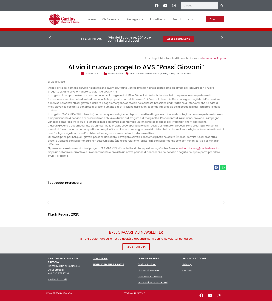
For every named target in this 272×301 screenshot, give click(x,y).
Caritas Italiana (147, 264)
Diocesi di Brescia (148, 270)
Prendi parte (181, 19)
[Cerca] (222, 5)
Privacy (187, 264)
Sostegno (133, 19)
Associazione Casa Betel (152, 282)
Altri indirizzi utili (57, 279)
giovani (163, 73)
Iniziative (156, 19)
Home (92, 19)
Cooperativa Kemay (150, 276)
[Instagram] (174, 5)
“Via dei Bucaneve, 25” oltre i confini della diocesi (130, 39)
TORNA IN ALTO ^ (134, 293)
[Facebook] (156, 5)
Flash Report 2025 (63, 214)
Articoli (111, 73)
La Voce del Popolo (214, 58)
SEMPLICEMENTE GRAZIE (108, 264)
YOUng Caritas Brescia (179, 73)
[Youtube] (165, 5)
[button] (50, 38)
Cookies (187, 270)
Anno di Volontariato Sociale (144, 73)
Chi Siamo (109, 19)
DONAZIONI (100, 258)
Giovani (119, 73)
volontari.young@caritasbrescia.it (200, 148)
